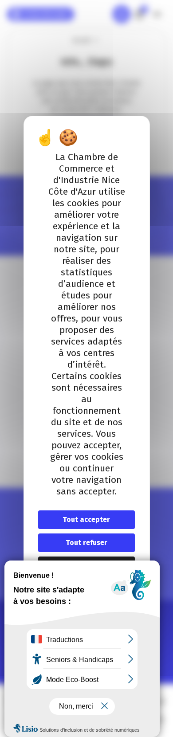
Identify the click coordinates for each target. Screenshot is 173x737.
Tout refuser (86, 542)
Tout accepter (86, 519)
